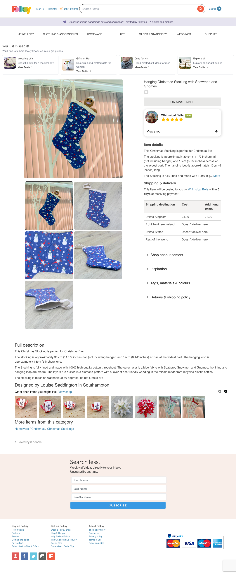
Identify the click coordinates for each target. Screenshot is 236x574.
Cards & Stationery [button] (153, 34)
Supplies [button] (211, 34)
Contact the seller (20, 539)
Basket (214, 8)
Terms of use (95, 539)
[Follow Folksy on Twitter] (33, 556)
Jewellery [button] (26, 34)
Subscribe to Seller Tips (62, 546)
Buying (18, 543)
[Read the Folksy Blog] (51, 556)
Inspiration (158, 268)
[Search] (200, 9)
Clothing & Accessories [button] (60, 34)
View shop (65, 391)
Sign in (40, 8)
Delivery (16, 533)
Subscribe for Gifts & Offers (25, 546)
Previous (219, 391)
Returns (16, 536)
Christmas (38, 428)
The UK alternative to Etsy (64, 539)
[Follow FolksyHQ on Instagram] (42, 556)
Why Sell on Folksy (60, 536)
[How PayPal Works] (194, 550)
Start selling (71, 8)
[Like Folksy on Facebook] (24, 556)
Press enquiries (96, 543)
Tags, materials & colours (170, 282)
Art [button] (122, 34)
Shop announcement (166, 254)
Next (225, 391)
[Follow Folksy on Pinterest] (15, 556)
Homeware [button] (94, 34)
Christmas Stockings (60, 428)
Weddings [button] (184, 34)
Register (52, 8)
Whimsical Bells (172, 115)
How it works (18, 529)
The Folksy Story (97, 529)
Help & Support (58, 533)
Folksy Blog (57, 543)
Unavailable (182, 101)
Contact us (94, 533)
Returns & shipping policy (170, 297)
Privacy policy (95, 536)
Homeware (22, 428)
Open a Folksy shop (61, 529)
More (216, 175)
